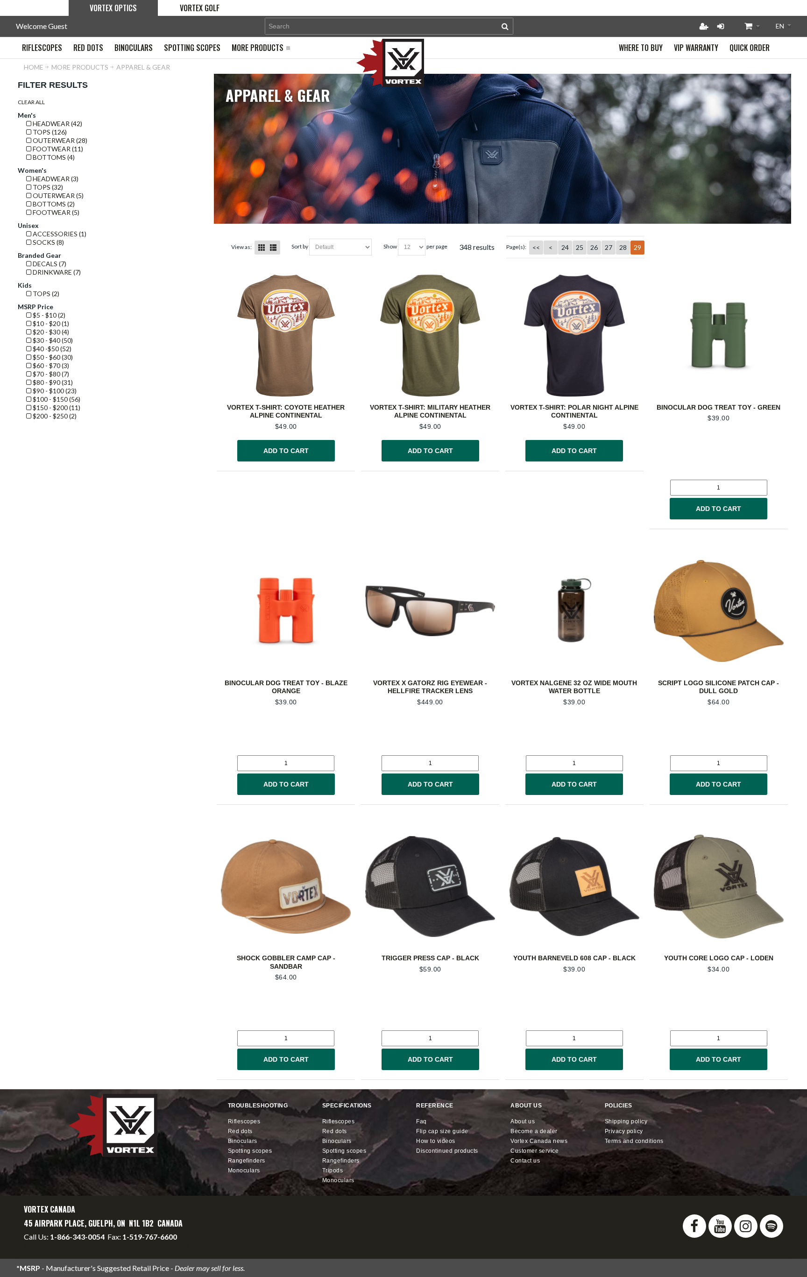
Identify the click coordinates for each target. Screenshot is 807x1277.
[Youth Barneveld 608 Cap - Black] (575, 886)
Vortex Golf (199, 8)
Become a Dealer (534, 1131)
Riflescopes (244, 1121)
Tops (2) (45, 294)
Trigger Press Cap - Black (430, 958)
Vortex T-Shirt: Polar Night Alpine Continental (574, 411)
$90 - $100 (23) (54, 391)
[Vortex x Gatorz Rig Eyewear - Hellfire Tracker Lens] (430, 611)
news (538, 1141)
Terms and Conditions (634, 1141)
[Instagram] (745, 1226)
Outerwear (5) (57, 195)
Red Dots (240, 1131)
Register (703, 26)
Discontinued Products (447, 1151)
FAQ (421, 1121)
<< (536, 247)
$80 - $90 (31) (52, 382)
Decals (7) (48, 264)
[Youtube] (720, 1226)
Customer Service (534, 1151)
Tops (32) (47, 187)
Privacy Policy (624, 1131)
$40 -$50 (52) (51, 349)
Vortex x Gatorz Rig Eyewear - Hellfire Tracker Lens (430, 687)
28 (623, 247)
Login (720, 26)
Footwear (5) (55, 212)
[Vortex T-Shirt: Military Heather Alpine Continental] (430, 336)
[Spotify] (771, 1226)
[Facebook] (694, 1226)
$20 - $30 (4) (50, 332)
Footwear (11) (57, 149)
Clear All (31, 102)
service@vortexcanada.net (146, 1245)
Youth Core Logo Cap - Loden (718, 958)
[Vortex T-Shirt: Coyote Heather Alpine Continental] (286, 336)
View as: (241, 246)
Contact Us (525, 1160)
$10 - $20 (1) (50, 323)
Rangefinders (246, 1160)
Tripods (332, 1170)
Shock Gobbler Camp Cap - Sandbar (286, 962)
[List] (273, 248)
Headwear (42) (56, 124)
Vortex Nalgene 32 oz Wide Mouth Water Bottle (574, 687)
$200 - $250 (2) (54, 416)
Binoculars (242, 1141)
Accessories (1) (58, 234)
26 (594, 247)
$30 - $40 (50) (52, 340)
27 (608, 247)
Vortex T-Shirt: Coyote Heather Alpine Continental (286, 411)
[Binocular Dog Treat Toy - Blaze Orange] (286, 611)
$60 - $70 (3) (50, 365)
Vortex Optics (113, 8)
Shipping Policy (626, 1121)
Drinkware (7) (56, 272)
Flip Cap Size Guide (442, 1131)
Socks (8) (47, 242)
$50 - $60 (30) (52, 357)
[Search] (505, 26)
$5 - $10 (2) (48, 315)
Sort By (299, 246)
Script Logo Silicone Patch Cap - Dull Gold (718, 687)
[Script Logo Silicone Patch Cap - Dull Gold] (719, 611)
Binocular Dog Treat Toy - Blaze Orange (286, 687)
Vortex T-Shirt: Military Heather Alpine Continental (430, 411)
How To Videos (435, 1141)
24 (565, 247)
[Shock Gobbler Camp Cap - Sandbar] (286, 886)
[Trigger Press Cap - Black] (430, 886)
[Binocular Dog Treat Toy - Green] (719, 336)
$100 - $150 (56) (55, 399)
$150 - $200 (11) (55, 407)
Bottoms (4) (53, 157)
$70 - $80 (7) (50, 374)
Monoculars (244, 1170)
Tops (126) (49, 132)
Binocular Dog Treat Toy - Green (718, 407)
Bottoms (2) (53, 204)
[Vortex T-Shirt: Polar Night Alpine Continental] (575, 336)
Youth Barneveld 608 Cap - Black (574, 958)
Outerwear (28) (59, 140)
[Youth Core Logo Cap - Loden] (719, 886)
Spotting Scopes (250, 1151)
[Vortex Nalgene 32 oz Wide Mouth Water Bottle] (575, 611)
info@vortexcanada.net (61, 1245)
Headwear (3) (54, 179)
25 (579, 247)
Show (390, 246)
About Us (522, 1121)
